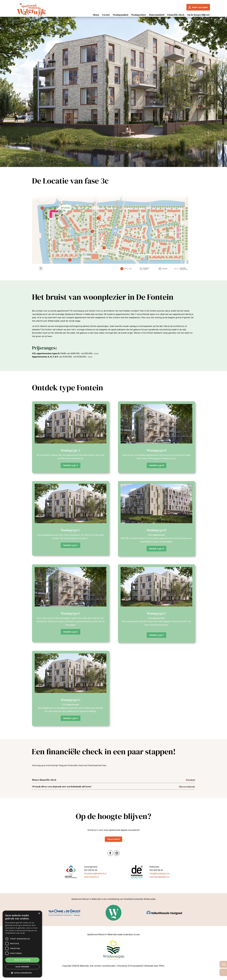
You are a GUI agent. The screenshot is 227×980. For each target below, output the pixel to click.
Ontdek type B (156, 465)
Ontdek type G (70, 718)
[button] (22, 973)
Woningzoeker (138, 15)
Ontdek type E (70, 631)
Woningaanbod (120, 15)
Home (96, 15)
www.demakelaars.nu (159, 877)
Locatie (106, 15)
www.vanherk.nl (91, 877)
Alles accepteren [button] (22, 960)
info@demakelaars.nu (159, 873)
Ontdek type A (70, 465)
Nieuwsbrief (113, 839)
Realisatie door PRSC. (155, 966)
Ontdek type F (156, 635)
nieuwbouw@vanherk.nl (95, 873)
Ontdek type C (70, 545)
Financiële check (175, 15)
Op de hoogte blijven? (198, 15)
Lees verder (20, 933)
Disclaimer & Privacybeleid (130, 966)
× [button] (39, 913)
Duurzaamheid (156, 15)
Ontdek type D (156, 548)
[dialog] (22, 944)
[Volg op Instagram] (117, 853)
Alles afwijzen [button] (22, 967)
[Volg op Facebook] (110, 853)
